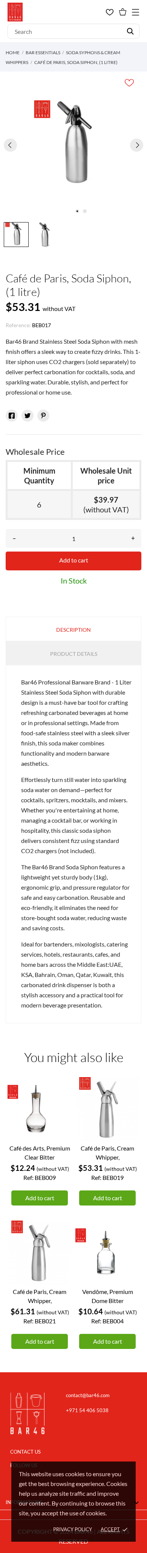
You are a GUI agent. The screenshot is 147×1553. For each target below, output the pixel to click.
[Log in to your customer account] (97, 12)
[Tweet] (27, 416)
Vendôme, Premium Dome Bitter (107, 1296)
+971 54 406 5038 (87, 1410)
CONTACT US (25, 1452)
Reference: (18, 325)
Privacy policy (72, 1529)
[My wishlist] (109, 12)
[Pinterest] (43, 416)
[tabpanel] (73, 145)
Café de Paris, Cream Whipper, (107, 1153)
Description (73, 629)
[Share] (12, 416)
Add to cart (73, 560)
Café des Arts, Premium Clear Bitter (39, 1153)
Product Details (73, 654)
